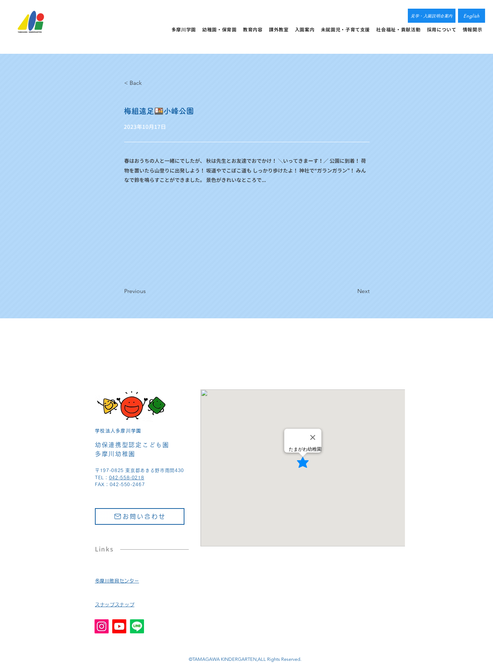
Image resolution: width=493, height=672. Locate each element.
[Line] (137, 626)
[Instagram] (102, 626)
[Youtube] (119, 626)
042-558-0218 (126, 477)
